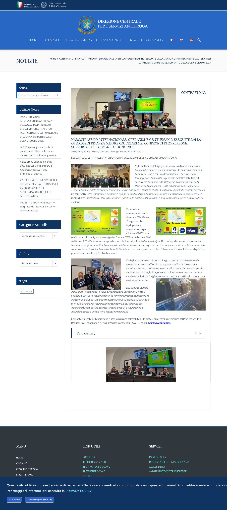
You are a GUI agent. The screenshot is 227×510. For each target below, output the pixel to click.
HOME (34, 40)
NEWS (134, 40)
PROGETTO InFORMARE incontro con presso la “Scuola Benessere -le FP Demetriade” (38, 206)
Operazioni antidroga (109, 151)
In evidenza (26, 291)
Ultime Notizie (136, 151)
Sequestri (124, 151)
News (95, 151)
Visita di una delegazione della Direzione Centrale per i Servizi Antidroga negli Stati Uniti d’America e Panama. (36, 168)
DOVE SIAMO (153, 40)
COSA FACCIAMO (110, 40)
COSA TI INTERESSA (78, 40)
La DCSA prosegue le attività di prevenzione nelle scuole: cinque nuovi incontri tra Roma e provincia (38, 151)
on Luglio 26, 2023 (79, 151)
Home (53, 59)
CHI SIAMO (52, 40)
